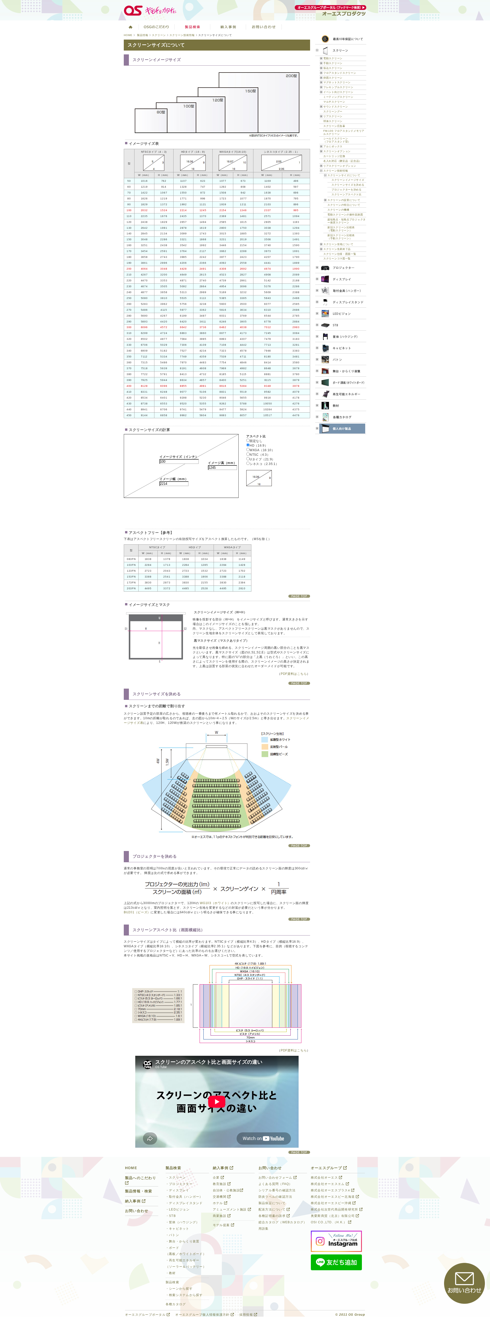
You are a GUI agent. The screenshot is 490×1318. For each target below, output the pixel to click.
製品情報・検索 (138, 1191)
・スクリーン (176, 1177)
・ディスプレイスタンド (184, 1203)
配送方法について (273, 1209)
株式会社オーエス (325, 1177)
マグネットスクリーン (337, 82)
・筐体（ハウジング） (182, 1222)
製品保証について (272, 1203)
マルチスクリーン (334, 101)
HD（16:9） (259, 445)
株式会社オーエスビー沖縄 (331, 1203)
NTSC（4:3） (260, 455)
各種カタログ (176, 1304)
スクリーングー (332, 111)
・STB (171, 1216)
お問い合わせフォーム (276, 1177)
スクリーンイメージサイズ (348, 179)
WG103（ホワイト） (215, 903)
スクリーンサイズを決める (348, 184)
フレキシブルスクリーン (338, 87)
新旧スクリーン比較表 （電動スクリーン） (341, 229)
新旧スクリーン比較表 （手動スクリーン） (341, 237)
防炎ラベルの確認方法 (275, 1197)
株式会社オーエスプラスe (331, 1190)
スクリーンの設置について (343, 200)
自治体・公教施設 (226, 1190)
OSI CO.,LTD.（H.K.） (329, 1222)
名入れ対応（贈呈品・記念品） (342, 161)
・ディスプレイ (177, 1190)
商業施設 (220, 1216)
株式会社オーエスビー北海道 (333, 1197)
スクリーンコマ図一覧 (337, 258)
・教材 (171, 1273)
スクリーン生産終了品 (337, 249)
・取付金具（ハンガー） (184, 1197)
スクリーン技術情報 (182, 35)
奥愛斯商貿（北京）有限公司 (333, 1216)
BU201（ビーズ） (137, 912)
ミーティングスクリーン (338, 96)
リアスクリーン (332, 116)
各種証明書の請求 (273, 1216)
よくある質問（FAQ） (275, 1184)
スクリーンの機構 (338, 209)
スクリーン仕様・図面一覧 (339, 254)
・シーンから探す (179, 1288)
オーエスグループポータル (146, 1314)
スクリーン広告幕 (334, 126)
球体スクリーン (332, 121)
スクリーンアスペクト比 (347, 194)
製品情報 (142, 35)
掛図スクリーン (332, 77)
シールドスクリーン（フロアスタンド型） (337, 140)
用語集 (264, 1228)
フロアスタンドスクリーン (339, 72)
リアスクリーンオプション (339, 165)
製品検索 (192, 27)
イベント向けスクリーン (338, 92)
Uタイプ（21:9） (262, 459)
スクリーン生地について (338, 244)
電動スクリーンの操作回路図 (345, 214)
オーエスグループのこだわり (157, 27)
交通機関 (220, 1197)
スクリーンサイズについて (343, 175)
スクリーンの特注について (343, 204)
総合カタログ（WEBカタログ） (283, 1222)
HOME (128, 35)
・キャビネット (177, 1228)
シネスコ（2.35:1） (264, 464)
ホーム (130, 27)
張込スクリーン (332, 68)
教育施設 (220, 1184)
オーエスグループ (327, 1168)
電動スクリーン (332, 58)
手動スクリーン (332, 63)
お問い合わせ (264, 27)
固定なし (256, 441)
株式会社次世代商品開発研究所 (335, 1209)
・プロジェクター (179, 1184)
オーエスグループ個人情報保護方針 (202, 1314)
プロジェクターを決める (347, 189)
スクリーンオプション (337, 151)
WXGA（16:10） (262, 450)
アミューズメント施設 (230, 1209)
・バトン (172, 1235)
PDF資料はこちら (294, 674)
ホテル (218, 1203)
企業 (217, 1177)
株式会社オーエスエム (328, 1184)
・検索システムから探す (184, 1295)
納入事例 (228, 27)
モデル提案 (222, 1225)
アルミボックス (332, 146)
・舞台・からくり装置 (182, 1241)
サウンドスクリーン (335, 106)
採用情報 (246, 1314)
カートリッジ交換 (334, 156)
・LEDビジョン (178, 1209)
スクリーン (159, 35)
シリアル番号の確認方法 (277, 1190)
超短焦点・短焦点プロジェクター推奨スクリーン (346, 221)
